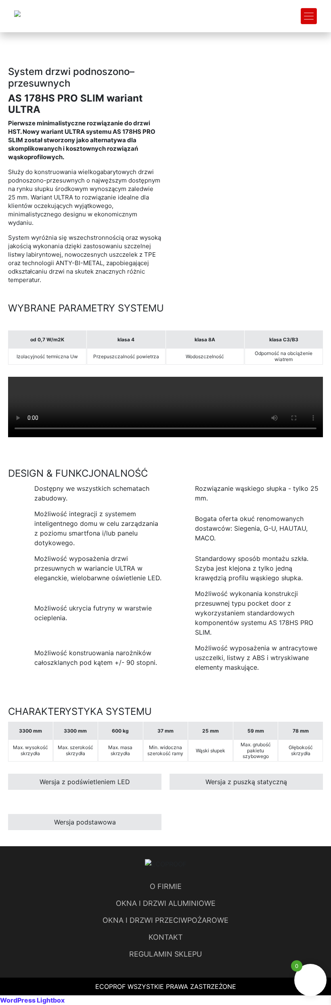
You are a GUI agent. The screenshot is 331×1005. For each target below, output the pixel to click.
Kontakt (166, 937)
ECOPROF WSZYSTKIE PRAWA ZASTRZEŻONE (165, 986)
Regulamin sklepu (165, 954)
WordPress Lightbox (32, 1000)
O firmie (166, 886)
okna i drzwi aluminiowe (166, 903)
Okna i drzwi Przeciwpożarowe (165, 920)
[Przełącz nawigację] (309, 16)
